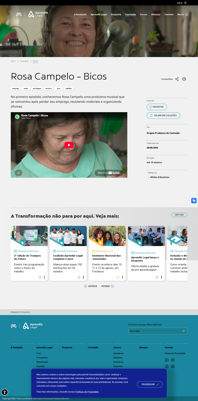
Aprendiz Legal (99, 14)
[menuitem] (181, 3)
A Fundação (80, 14)
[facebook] (168, 366)
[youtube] (168, 360)
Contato (168, 14)
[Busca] (186, 14)
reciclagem (37, 88)
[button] (40, 277)
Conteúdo (130, 14)
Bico (58, 88)
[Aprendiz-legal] (38, 14)
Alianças (155, 14)
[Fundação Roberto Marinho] (19, 14)
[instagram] (174, 360)
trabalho (69, 88)
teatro (26, 88)
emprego (15, 88)
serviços (48, 88)
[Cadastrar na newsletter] (183, 331)
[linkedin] (174, 366)
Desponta (116, 14)
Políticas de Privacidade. (87, 392)
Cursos (143, 14)
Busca (181, 14)
